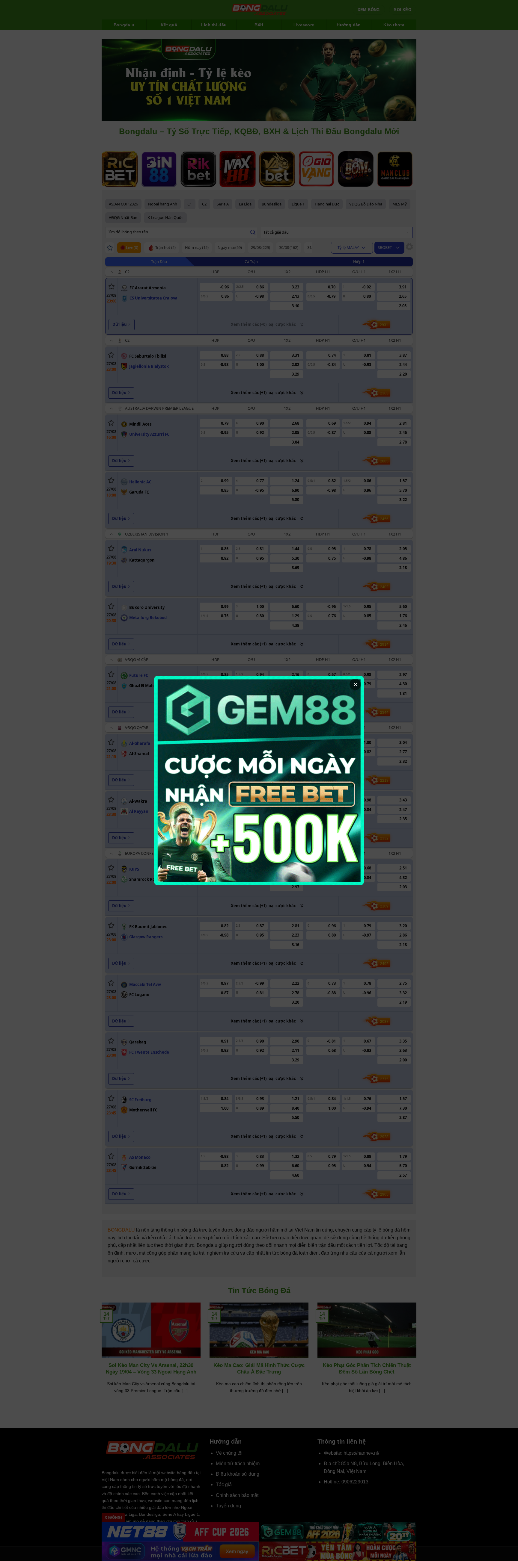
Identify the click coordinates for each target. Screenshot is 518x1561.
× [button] (355, 684)
